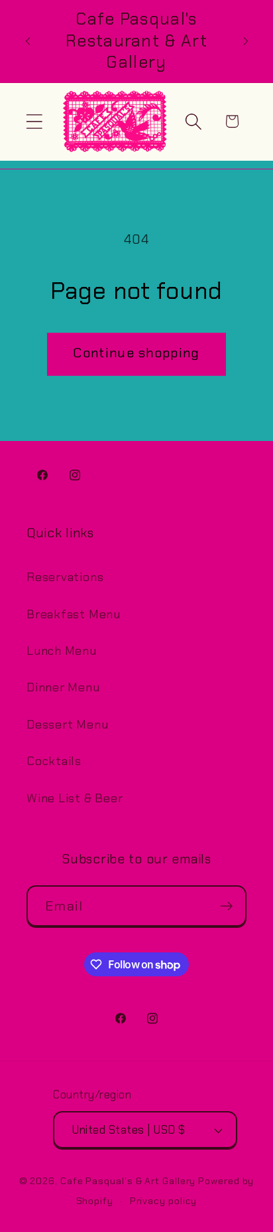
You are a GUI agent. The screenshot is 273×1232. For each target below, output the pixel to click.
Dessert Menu (67, 725)
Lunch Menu (62, 651)
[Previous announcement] (27, 41)
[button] (34, 121)
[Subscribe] (226, 906)
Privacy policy (163, 1201)
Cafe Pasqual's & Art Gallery (127, 1181)
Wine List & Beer (75, 798)
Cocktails (54, 761)
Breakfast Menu (74, 614)
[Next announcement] (245, 41)
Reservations (65, 577)
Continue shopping (136, 353)
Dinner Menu (63, 687)
